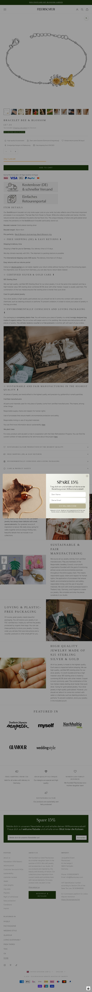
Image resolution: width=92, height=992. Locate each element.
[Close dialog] (87, 476)
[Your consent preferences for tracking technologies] (88, 988)
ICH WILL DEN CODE (67, 506)
